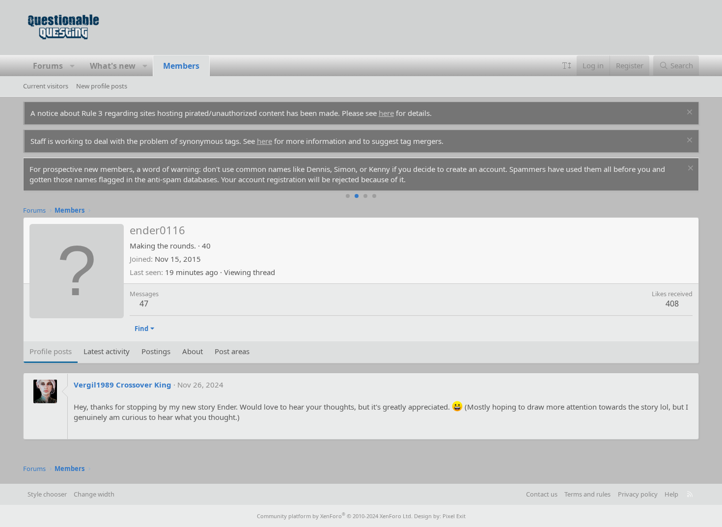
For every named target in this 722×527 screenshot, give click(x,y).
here (386, 113)
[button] (72, 65)
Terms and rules (587, 494)
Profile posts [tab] (50, 351)
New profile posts (101, 86)
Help (671, 494)
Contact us (541, 494)
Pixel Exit (454, 516)
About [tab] (192, 351)
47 (143, 303)
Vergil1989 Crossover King (122, 384)
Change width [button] (94, 494)
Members (181, 65)
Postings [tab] (155, 351)
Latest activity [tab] (106, 351)
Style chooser (47, 494)
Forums (48, 65)
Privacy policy (638, 494)
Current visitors (45, 86)
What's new (113, 65)
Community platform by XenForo (335, 516)
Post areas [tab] (232, 351)
